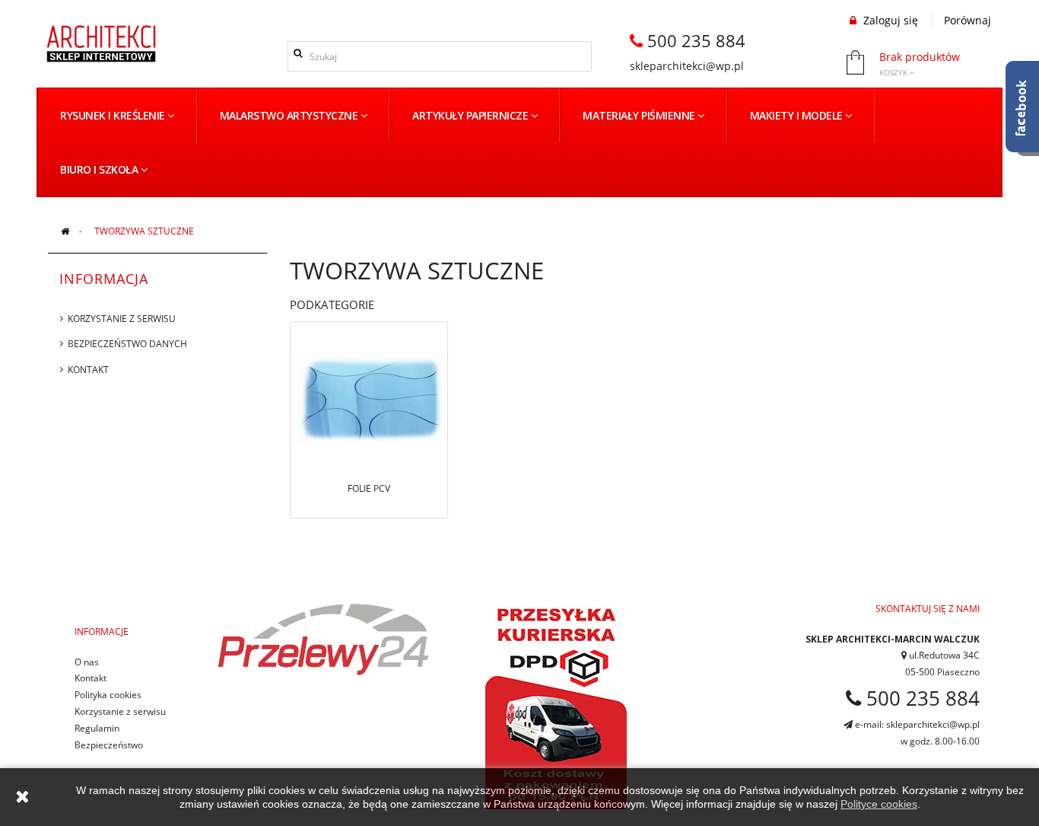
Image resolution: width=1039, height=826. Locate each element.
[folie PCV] (369, 397)
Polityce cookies (878, 804)
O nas (87, 661)
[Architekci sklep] (101, 43)
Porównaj (967, 20)
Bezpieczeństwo (109, 744)
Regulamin (97, 728)
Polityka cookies (108, 694)
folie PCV (369, 488)
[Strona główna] (65, 231)
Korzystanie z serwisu (122, 318)
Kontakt (88, 369)
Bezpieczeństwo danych (127, 343)
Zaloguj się (889, 20)
